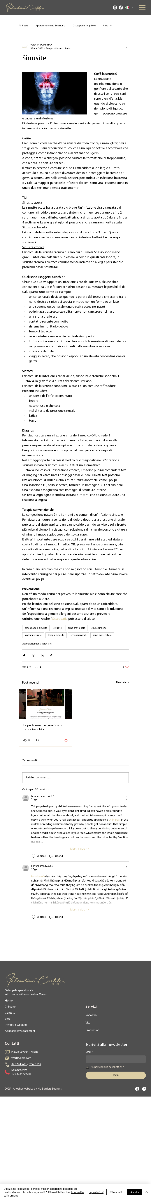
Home (9, 1000)
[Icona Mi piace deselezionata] (33, 856)
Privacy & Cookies (16, 1024)
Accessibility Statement (20, 1031)
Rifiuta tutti (116, 1192)
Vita (87, 1022)
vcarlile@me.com (21, 1058)
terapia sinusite (56, 635)
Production (92, 1030)
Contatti (10, 1012)
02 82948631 (19, 1064)
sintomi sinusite (33, 635)
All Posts (23, 25)
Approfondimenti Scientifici (50, 25)
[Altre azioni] (126, 47)
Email (89, 1052)
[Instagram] (115, 8)
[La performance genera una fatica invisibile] (45, 704)
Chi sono (10, 1006)
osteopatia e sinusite (36, 628)
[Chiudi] (146, 1192)
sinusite (57, 628)
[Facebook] (121, 8)
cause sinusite (98, 628)
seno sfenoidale (76, 628)
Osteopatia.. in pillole (84, 25)
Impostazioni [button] (96, 1192)
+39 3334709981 (21, 1074)
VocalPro (91, 1015)
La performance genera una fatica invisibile (42, 727)
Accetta (134, 1192)
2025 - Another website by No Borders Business (33, 1088)
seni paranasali (79, 635)
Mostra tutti (122, 682)
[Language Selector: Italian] (129, 7)
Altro (105, 25)
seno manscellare (102, 635)
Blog (7, 1018)
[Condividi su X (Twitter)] (33, 655)
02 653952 (35, 1064)
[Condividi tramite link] (51, 655)
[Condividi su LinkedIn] (42, 655)
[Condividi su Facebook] (24, 655)
